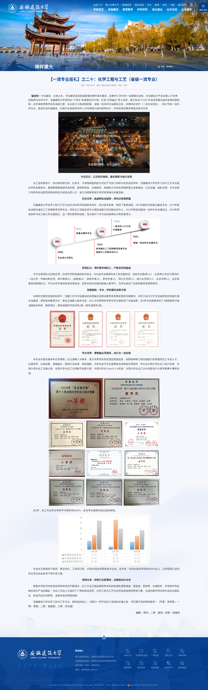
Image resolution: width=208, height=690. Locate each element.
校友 (164, 5)
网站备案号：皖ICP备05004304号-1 (110, 685)
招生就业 (157, 9)
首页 (162, 66)
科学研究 (142, 9)
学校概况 (113, 9)
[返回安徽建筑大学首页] (28, 4)
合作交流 (172, 9)
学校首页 (98, 9)
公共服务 (187, 9)
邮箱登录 (126, 5)
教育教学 (128, 9)
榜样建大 (169, 66)
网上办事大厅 (112, 5)
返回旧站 (182, 5)
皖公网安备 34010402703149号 (144, 685)
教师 (157, 5)
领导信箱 (139, 5)
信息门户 (97, 5)
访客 (172, 5)
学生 (149, 5)
